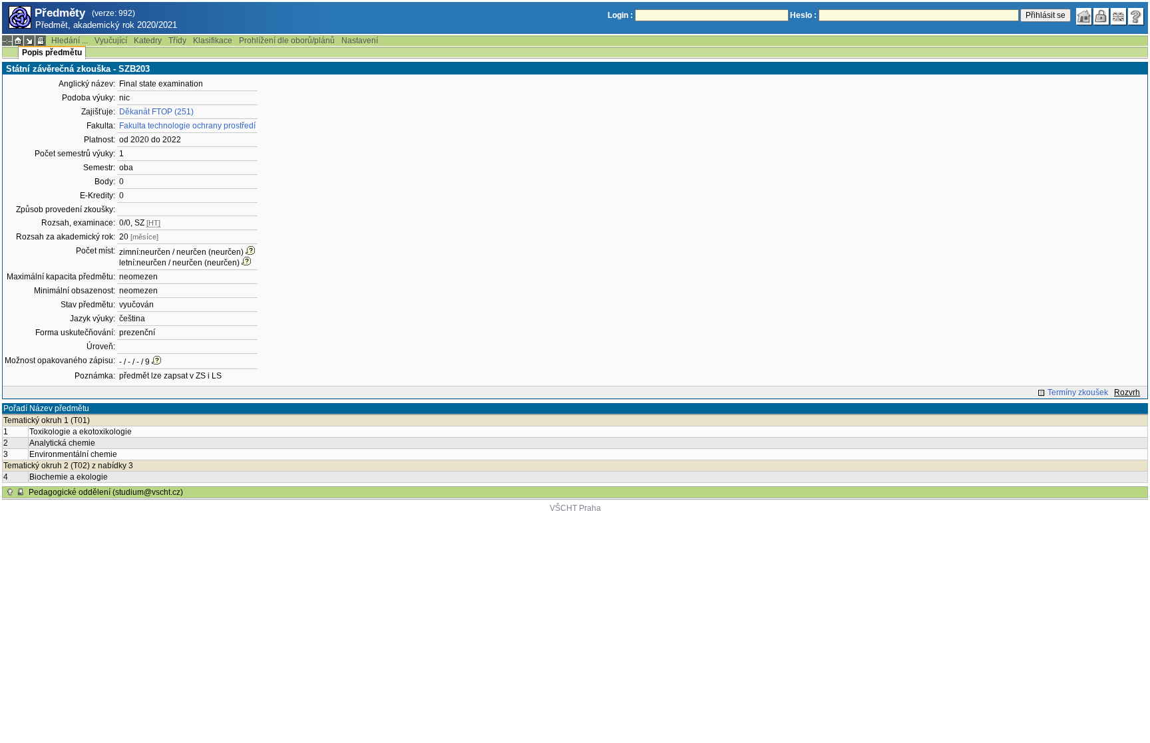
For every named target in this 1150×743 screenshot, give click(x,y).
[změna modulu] (29, 40)
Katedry (148, 40)
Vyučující (111, 40)
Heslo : (803, 15)
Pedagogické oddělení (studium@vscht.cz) (106, 492)
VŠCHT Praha (575, 508)
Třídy (177, 40)
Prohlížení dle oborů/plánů (287, 40)
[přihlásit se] (1101, 16)
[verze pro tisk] (40, 40)
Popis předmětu (52, 52)
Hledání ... (69, 40)
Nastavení (359, 40)
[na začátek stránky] (10, 492)
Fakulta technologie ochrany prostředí (187, 125)
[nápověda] (1136, 16)
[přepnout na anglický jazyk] (1118, 16)
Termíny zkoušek (1078, 392)
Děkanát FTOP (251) (156, 111)
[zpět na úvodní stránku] (1084, 16)
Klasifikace (212, 40)
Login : (620, 15)
